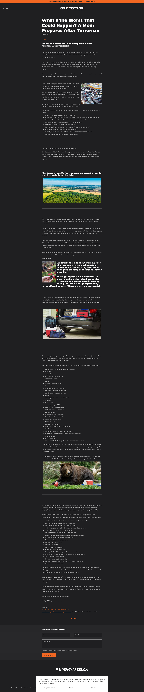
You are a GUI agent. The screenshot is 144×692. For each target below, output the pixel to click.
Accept (71, 688)
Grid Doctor (17, 687)
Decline (93, 688)
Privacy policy (33, 687)
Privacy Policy (50, 683)
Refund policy (24, 687)
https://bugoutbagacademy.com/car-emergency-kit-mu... (56, 612)
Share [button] (45, 39)
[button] (3, 8)
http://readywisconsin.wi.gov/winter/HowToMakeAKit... (56, 609)
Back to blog (73, 618)
